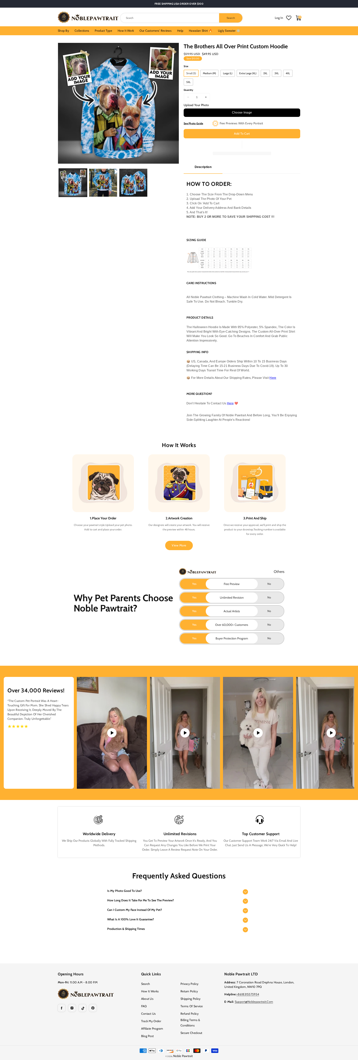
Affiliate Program (152, 1028)
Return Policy (189, 991)
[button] (179, 891)
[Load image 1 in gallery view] (73, 183)
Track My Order (151, 1021)
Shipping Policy (190, 999)
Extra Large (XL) (247, 73)
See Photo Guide (193, 123)
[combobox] (181, 18)
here (230, 403)
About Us (147, 999)
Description (203, 167)
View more (179, 545)
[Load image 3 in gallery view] (133, 183)
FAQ (144, 1006)
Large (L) (227, 73)
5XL (188, 82)
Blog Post (147, 1036)
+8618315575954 (247, 994)
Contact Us (148, 1013)
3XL (276, 73)
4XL (288, 73)
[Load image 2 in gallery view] (103, 183)
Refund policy (189, 1013)
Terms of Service (191, 1006)
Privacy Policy (189, 984)
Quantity (188, 89)
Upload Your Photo (196, 105)
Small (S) (191, 73)
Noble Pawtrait (183, 1056)
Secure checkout (191, 1033)
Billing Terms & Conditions (190, 1022)
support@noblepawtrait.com (254, 1002)
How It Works (150, 991)
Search (145, 984)
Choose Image (242, 112)
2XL (265, 73)
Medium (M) (209, 73)
